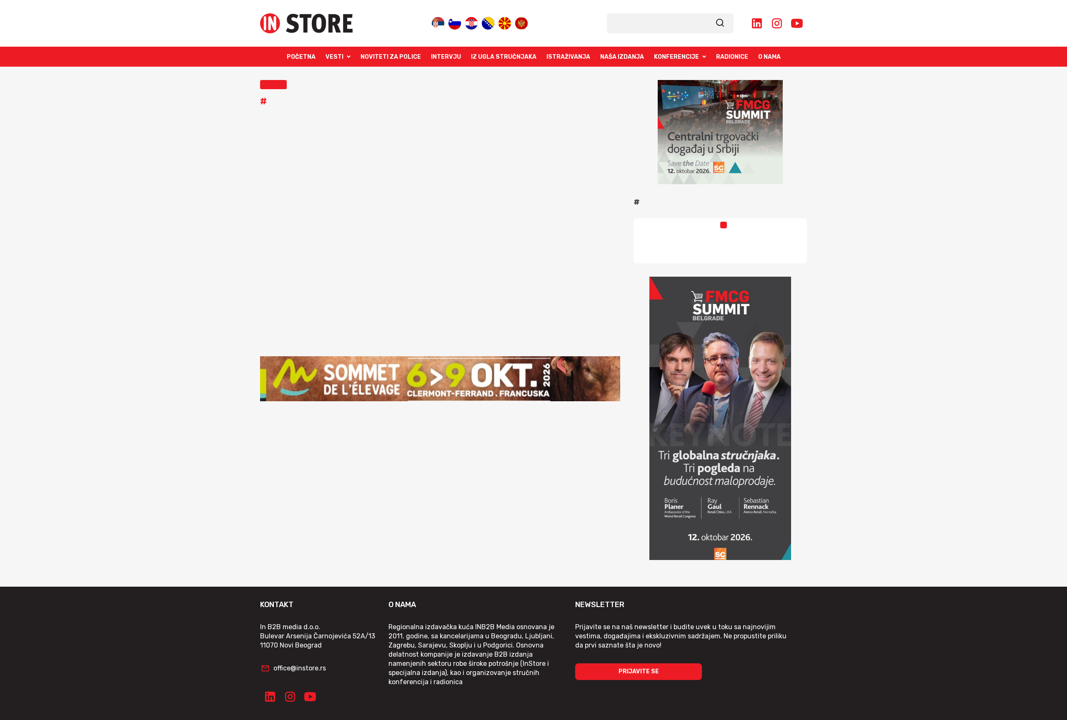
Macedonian (504, 21)
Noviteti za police (391, 56)
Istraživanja (568, 56)
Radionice (732, 56)
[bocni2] (720, 418)
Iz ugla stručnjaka (503, 56)
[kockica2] (720, 132)
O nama (769, 56)
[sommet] (440, 378)
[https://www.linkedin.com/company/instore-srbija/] (757, 23)
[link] (720, 23)
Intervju (446, 56)
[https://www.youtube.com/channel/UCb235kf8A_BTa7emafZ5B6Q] (797, 23)
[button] (273, 84)
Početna (301, 56)
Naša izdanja (622, 56)
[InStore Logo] (306, 23)
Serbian (438, 21)
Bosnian (488, 21)
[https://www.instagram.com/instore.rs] (777, 23)
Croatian (471, 21)
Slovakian (454, 21)
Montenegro (521, 21)
